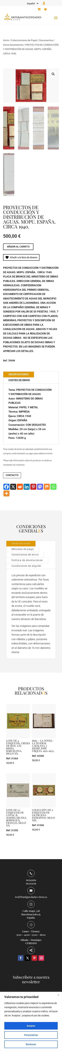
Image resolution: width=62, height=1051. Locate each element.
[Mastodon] (40, 487)
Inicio (6, 40)
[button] (53, 74)
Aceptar (31, 1025)
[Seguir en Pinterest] (34, 958)
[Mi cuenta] (44, 3)
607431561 (31, 880)
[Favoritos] (45, 9)
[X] (13, 487)
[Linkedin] (27, 487)
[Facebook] (6, 487)
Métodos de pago (23, 549)
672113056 (31, 883)
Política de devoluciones (27, 560)
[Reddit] (20, 487)
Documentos (46, 40)
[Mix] (47, 487)
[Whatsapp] (53, 487)
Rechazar (31, 1044)
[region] (31, 1021)
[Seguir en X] (27, 958)
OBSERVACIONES (18, 374)
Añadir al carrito (18, 246)
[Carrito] (39, 9)
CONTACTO (12, 475)
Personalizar (31, 1035)
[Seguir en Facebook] (20, 958)
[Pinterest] (33, 487)
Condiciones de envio (25, 554)
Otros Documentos (13, 44)
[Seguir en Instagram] (41, 958)
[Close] (58, 995)
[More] (6, 493)
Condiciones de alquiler (27, 566)
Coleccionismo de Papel (24, 40)
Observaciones (21, 543)
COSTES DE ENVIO (19, 380)
